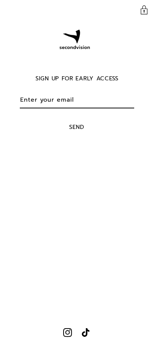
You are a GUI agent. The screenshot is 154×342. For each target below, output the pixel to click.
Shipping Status (35, 11)
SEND (76, 127)
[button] (144, 10)
